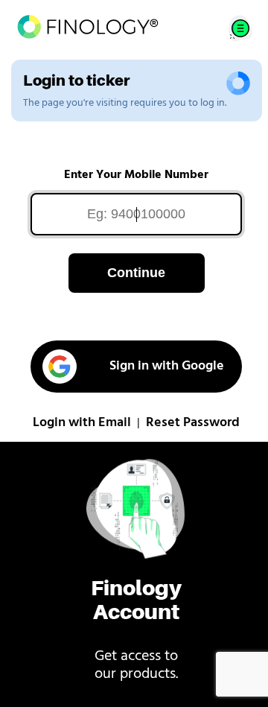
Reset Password (193, 423)
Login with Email (82, 423)
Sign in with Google (166, 366)
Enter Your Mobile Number (136, 175)
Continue (136, 272)
